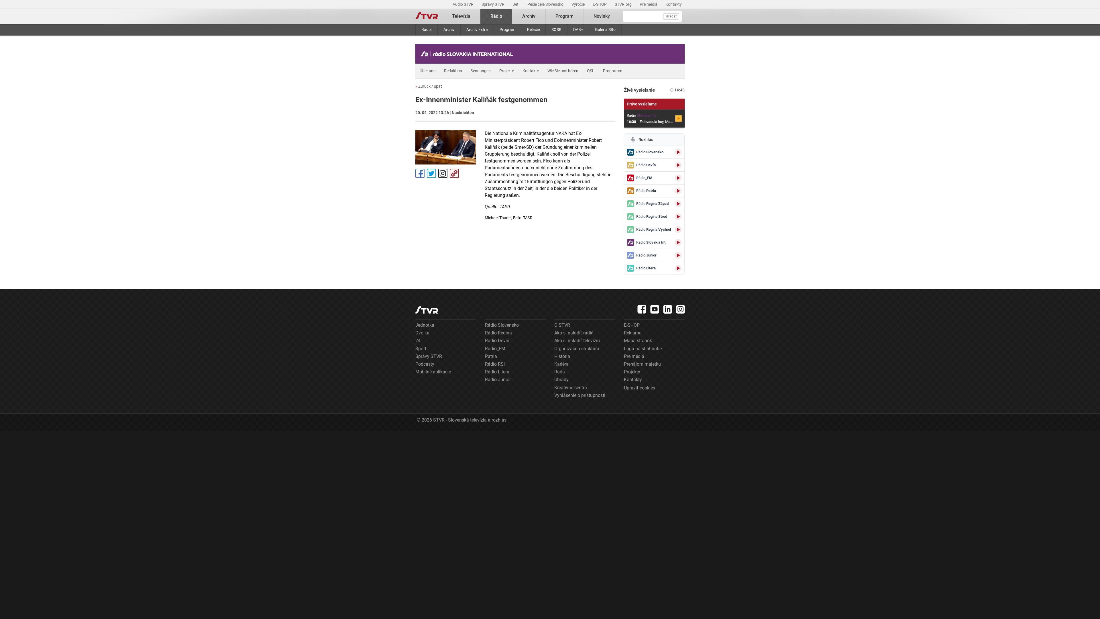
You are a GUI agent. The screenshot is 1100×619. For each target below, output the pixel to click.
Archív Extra (477, 29)
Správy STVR (493, 4)
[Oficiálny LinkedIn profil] (667, 309)
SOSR (556, 29)
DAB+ (578, 29)
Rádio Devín (497, 340)
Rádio (496, 16)
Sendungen (481, 70)
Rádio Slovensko (502, 325)
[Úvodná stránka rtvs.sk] (426, 16)
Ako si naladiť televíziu (577, 340)
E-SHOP (600, 4)
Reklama (633, 333)
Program (507, 29)
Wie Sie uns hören (562, 70)
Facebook (420, 173)
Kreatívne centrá (570, 387)
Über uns (427, 70)
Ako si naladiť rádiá (574, 333)
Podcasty (424, 364)
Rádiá (426, 29)
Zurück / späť (428, 86)
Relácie (533, 29)
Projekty (632, 372)
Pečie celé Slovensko (545, 4)
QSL (590, 70)
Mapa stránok (638, 340)
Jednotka (424, 325)
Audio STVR (463, 4)
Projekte (506, 70)
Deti (516, 4)
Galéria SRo (605, 29)
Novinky (602, 16)
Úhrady (561, 379)
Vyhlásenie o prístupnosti (579, 395)
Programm (612, 70)
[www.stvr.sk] (426, 310)
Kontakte (530, 70)
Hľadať (671, 16)
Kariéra (561, 364)
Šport (420, 348)
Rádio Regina (498, 333)
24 (418, 340)
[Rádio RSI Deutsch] (468, 53)
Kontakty (673, 4)
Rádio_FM (495, 348)
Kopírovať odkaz (454, 173)
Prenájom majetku (642, 364)
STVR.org (623, 4)
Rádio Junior (498, 379)
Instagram (442, 173)
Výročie (578, 4)
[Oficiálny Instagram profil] (680, 309)
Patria (491, 356)
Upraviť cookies (639, 388)
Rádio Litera (497, 372)
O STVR (562, 325)
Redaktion (453, 70)
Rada (559, 372)
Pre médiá (649, 4)
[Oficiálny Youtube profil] (655, 309)
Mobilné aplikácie (433, 372)
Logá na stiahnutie (643, 348)
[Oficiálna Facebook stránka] (642, 309)
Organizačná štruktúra (576, 348)
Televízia (461, 16)
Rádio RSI (495, 364)
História (562, 356)
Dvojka (422, 333)
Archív (449, 29)
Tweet (431, 173)
